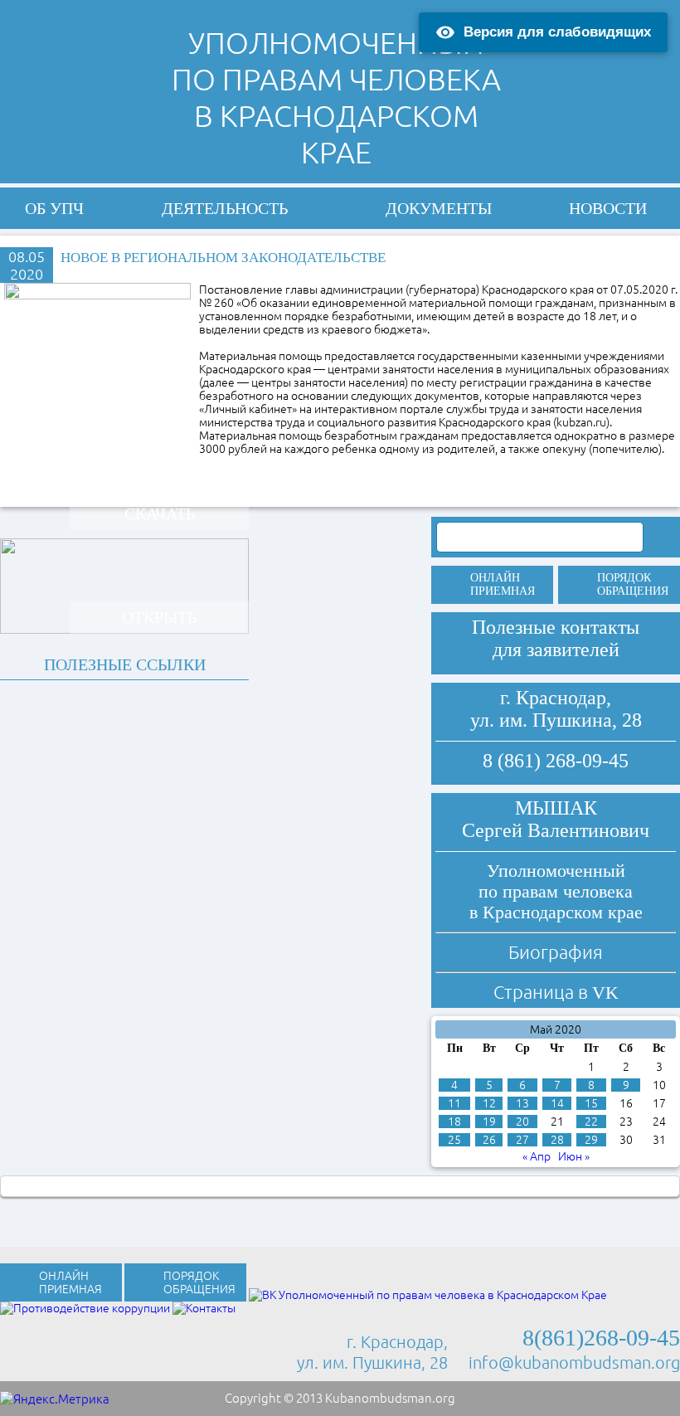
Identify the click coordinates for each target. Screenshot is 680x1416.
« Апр (536, 1156)
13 (522, 1103)
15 (591, 1103)
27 (522, 1139)
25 (454, 1139)
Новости (608, 208)
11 (454, 1103)
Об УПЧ (54, 208)
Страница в (556, 991)
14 (557, 1103)
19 (489, 1121)
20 (522, 1121)
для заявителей (556, 649)
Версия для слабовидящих (557, 32)
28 (557, 1139)
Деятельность (225, 208)
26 (489, 1139)
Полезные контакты (555, 627)
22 (591, 1121)
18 (454, 1121)
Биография (555, 952)
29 (591, 1139)
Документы (439, 208)
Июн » (574, 1156)
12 (489, 1103)
